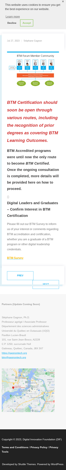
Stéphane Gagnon (33, 40)
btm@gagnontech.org (14, 357)
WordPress (57, 464)
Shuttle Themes (27, 464)
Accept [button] (27, 22)
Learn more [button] (13, 16)
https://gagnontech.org (14, 353)
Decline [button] (11, 22)
